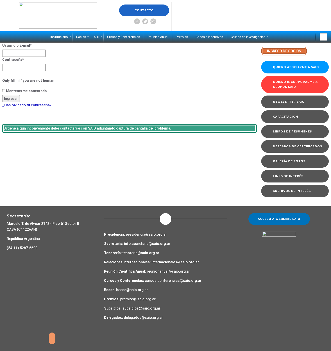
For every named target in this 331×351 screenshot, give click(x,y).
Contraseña (13, 59)
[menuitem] (59, 37)
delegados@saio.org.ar (143, 317)
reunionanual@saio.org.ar (168, 271)
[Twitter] (145, 21)
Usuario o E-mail (17, 45)
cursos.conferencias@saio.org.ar (173, 280)
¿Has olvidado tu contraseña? (27, 105)
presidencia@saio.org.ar (146, 234)
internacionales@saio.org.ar (175, 262)
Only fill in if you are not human (28, 80)
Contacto (144, 10)
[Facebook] (137, 21)
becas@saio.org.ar (132, 290)
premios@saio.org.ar (138, 299)
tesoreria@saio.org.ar (140, 253)
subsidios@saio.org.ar (141, 308)
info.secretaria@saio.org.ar (147, 244)
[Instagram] (153, 21)
